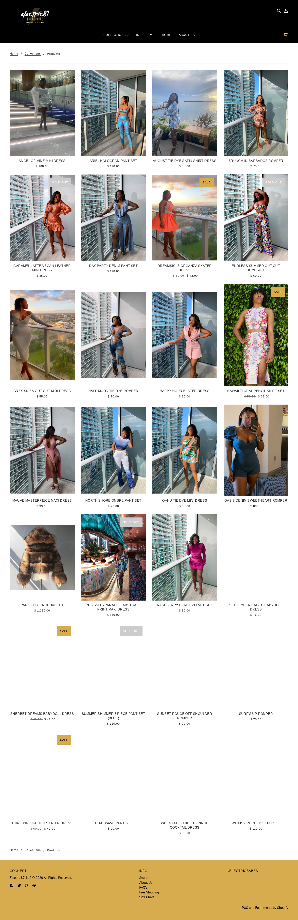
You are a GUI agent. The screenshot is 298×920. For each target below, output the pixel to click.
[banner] (33, 16)
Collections (33, 53)
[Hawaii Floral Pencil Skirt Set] (256, 335)
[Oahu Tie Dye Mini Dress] (184, 450)
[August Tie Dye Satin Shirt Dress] (184, 113)
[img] (279, 10)
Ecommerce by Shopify (271, 908)
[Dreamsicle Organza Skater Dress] (184, 217)
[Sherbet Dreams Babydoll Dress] (42, 666)
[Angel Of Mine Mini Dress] (42, 113)
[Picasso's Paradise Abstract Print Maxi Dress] (113, 557)
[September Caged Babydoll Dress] (256, 557)
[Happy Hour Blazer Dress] (184, 335)
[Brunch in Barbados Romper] (256, 113)
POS (245, 908)
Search (144, 878)
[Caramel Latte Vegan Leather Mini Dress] (42, 217)
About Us (145, 883)
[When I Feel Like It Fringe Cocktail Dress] (184, 775)
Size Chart (146, 897)
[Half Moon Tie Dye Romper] (113, 335)
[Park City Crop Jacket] (42, 557)
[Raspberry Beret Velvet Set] (184, 557)
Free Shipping (149, 892)
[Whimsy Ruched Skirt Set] (256, 775)
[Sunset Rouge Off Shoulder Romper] (184, 666)
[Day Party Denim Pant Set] (113, 217)
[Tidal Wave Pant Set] (113, 775)
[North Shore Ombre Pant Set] (113, 450)
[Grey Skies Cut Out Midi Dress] (42, 335)
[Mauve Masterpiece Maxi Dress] (42, 450)
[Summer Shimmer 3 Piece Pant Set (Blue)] (113, 666)
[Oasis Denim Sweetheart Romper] (256, 450)
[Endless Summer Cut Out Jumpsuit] (256, 217)
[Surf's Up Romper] (256, 666)
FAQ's (143, 887)
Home (14, 53)
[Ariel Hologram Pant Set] (113, 113)
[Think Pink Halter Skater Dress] (42, 775)
